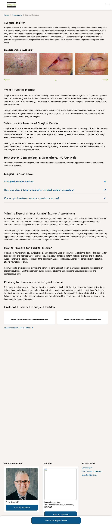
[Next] (105, 80)
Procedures (17, 15)
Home (6, 15)
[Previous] (7, 80)
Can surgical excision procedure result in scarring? (31, 198)
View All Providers (22, 507)
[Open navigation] (108, 5)
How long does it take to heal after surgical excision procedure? (39, 189)
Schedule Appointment (56, 520)
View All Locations (60, 514)
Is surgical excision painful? (18, 181)
